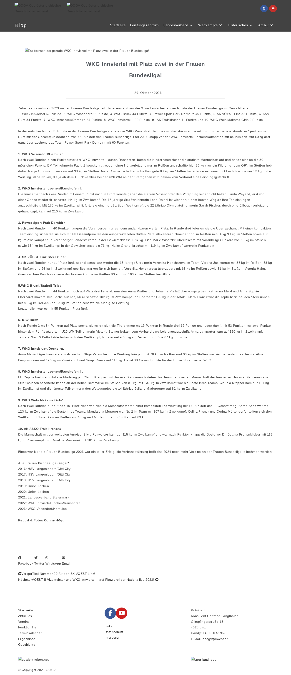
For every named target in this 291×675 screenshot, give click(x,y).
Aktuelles (25, 616)
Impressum (113, 637)
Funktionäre (27, 627)
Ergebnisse (26, 639)
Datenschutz (114, 632)
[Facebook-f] (110, 613)
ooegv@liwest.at (215, 639)
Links (109, 626)
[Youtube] (121, 613)
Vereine (24, 621)
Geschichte (26, 644)
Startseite (25, 610)
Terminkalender (30, 633)
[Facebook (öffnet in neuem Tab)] (264, 8)
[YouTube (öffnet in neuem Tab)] (273, 8)
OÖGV (51, 670)
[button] (25, 560)
